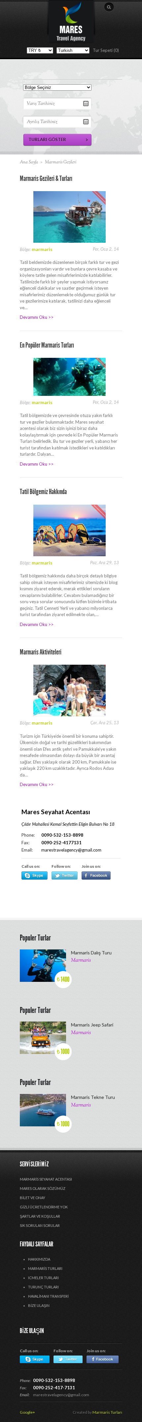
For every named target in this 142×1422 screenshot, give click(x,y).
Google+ (27, 1412)
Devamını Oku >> (36, 317)
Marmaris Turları (45, 1268)
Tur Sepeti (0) (106, 50)
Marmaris (81, 960)
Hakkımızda (39, 1259)
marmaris (42, 249)
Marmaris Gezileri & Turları (46, 178)
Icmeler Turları (43, 1278)
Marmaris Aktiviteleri (40, 652)
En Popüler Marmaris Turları (47, 345)
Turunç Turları (43, 1287)
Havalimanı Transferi (48, 1296)
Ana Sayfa (29, 162)
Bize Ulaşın (39, 1305)
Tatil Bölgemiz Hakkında (43, 491)
